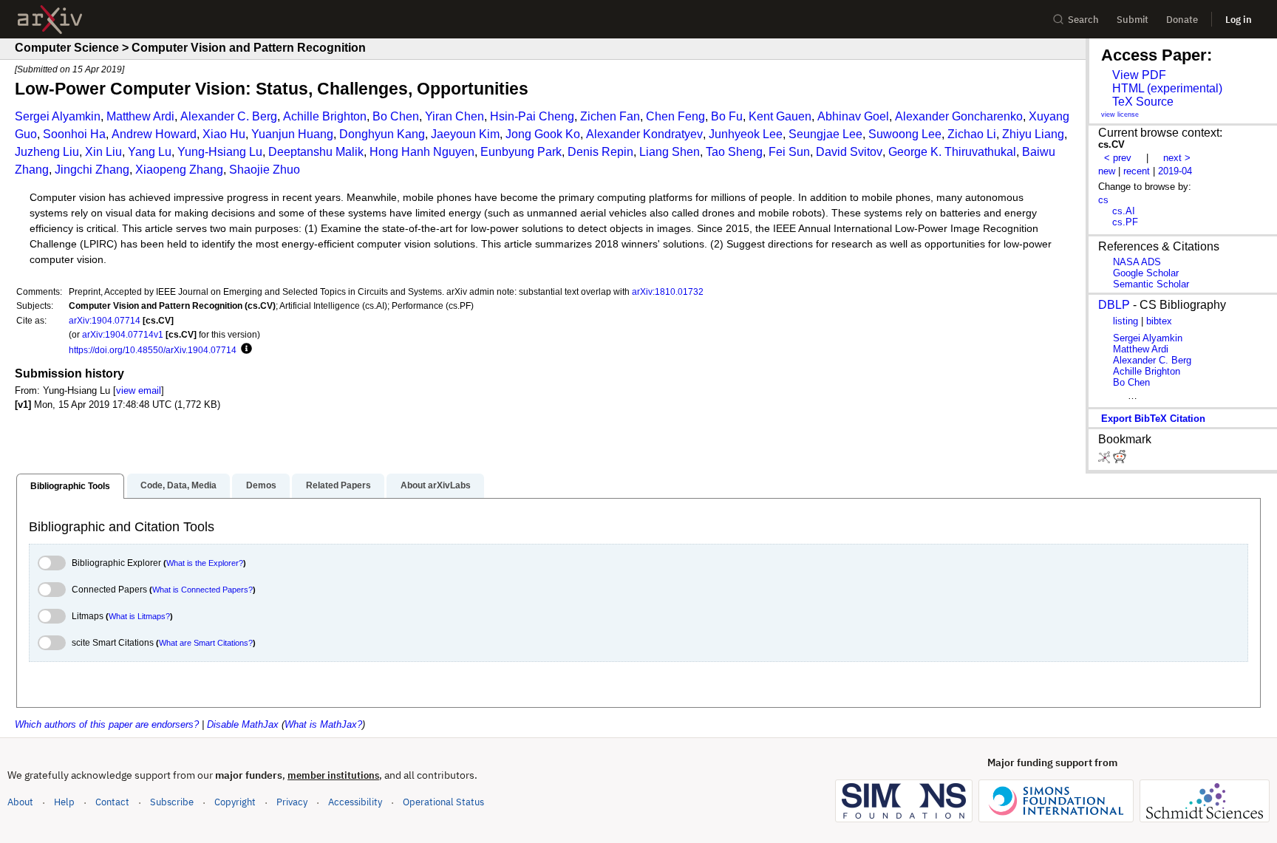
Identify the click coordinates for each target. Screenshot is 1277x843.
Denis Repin (600, 152)
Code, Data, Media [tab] (178, 485)
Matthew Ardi (140, 116)
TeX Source (1143, 101)
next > (1177, 157)
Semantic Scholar (1151, 284)
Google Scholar (1146, 273)
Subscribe (172, 802)
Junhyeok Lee (746, 134)
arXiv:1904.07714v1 (122, 334)
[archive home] (50, 19)
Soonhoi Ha (74, 134)
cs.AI (1123, 210)
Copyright (235, 802)
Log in (1238, 19)
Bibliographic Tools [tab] (70, 486)
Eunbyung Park (521, 152)
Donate (1182, 19)
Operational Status (443, 801)
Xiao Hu (223, 134)
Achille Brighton (325, 116)
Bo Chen (395, 116)
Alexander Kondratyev (644, 134)
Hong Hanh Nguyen (422, 152)
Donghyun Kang (382, 134)
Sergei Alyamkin (58, 116)
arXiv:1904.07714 (104, 320)
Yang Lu (149, 152)
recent (1136, 171)
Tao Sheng (734, 152)
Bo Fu (727, 116)
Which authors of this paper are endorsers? (107, 724)
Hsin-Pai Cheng (532, 116)
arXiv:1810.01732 (668, 291)
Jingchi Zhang (92, 169)
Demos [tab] (261, 485)
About (20, 802)
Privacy (291, 802)
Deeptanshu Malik (316, 152)
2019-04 (1175, 171)
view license (1120, 114)
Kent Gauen (780, 116)
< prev (1117, 157)
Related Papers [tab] (338, 485)
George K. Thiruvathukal (952, 152)
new (1106, 171)
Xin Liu (103, 152)
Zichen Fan (610, 116)
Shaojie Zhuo (264, 169)
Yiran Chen (454, 116)
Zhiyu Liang (1033, 134)
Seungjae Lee (825, 134)
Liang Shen (669, 152)
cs (1103, 199)
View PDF (1139, 75)
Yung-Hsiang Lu (219, 152)
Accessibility (355, 802)
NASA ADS (1137, 261)
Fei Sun (789, 152)
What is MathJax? (323, 724)
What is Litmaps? (139, 616)
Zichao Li (971, 134)
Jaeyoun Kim (465, 134)
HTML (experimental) (1167, 88)
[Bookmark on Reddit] (1119, 459)
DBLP (1114, 304)
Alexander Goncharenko (959, 116)
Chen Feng (675, 116)
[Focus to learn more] (244, 349)
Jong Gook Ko (542, 134)
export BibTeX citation (1153, 418)
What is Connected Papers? (202, 589)
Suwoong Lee (904, 134)
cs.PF (1125, 222)
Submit (1132, 19)
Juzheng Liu (47, 152)
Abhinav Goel (853, 116)
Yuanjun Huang (292, 134)
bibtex (1159, 321)
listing (1125, 321)
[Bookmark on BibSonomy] (1105, 459)
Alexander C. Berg (228, 116)
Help (64, 802)
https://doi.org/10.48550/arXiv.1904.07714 (152, 350)
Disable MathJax (243, 724)
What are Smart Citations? (206, 642)
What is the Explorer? (204, 563)
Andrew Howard (154, 134)
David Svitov (849, 152)
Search (1083, 19)
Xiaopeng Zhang (179, 169)
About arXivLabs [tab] (436, 485)
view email (138, 390)
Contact (112, 802)
